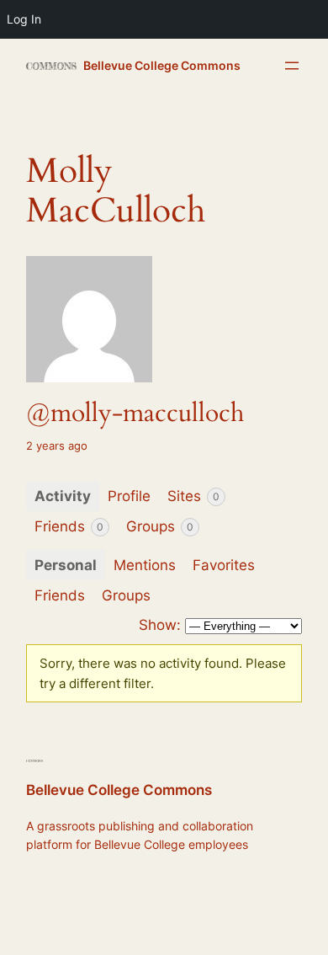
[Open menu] (292, 66)
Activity (62, 496)
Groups (159, 526)
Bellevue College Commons (162, 65)
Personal (65, 565)
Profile (129, 496)
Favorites (224, 565)
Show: (160, 624)
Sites (193, 496)
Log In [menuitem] (24, 19)
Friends (68, 526)
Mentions (145, 565)
